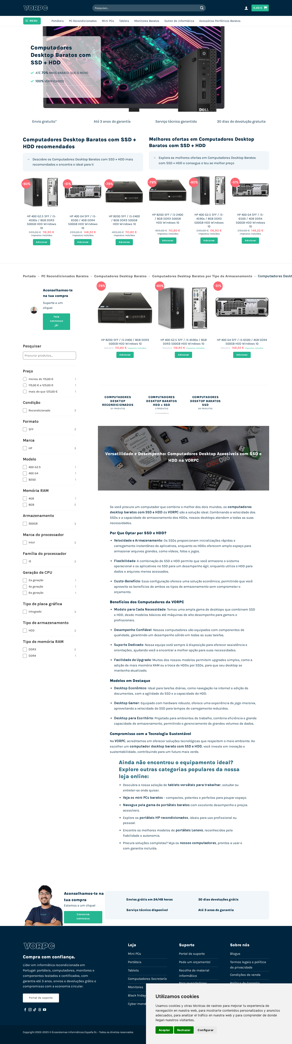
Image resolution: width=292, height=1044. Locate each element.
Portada (29, 276)
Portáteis (57, 21)
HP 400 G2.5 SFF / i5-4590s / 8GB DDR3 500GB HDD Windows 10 (41, 222)
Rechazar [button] (183, 1030)
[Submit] (202, 7)
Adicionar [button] (41, 242)
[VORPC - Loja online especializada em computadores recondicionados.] (35, 8)
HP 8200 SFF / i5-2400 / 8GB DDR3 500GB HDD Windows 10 (124, 220)
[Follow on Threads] (39, 1010)
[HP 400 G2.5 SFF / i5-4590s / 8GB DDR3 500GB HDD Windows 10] (41, 192)
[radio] (49, 379)
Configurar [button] (206, 1030)
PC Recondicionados (83, 21)
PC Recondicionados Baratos (65, 276)
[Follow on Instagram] (30, 1010)
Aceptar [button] (164, 1030)
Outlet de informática (179, 21)
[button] (246, 8)
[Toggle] (28, 160)
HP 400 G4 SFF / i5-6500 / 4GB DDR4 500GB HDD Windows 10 (83, 222)
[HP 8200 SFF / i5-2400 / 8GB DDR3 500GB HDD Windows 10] (124, 192)
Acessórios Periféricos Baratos (220, 21)
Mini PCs (108, 21)
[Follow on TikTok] (34, 1010)
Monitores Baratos (146, 21)
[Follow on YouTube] (44, 1010)
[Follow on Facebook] (25, 1010)
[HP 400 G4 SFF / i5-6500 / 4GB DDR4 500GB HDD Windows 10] (83, 192)
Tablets (124, 21)
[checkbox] (49, 410)
